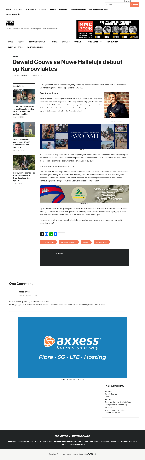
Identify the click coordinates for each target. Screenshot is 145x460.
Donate (53, 10)
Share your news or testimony (116, 405)
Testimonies (112, 41)
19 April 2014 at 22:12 (28, 296)
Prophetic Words (37, 41)
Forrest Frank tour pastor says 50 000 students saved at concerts (21, 143)
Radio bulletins (15, 47)
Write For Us (31, 10)
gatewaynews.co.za (72, 435)
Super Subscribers (78, 10)
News (20, 41)
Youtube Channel (35, 47)
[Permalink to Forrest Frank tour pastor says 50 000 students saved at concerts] (24, 130)
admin (24, 75)
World (65, 41)
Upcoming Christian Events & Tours (118, 402)
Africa (54, 41)
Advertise (18, 10)
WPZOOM (92, 454)
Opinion (77, 41)
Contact (42, 10)
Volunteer (108, 407)
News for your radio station (115, 410)
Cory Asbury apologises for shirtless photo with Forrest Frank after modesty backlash (23, 110)
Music (16, 56)
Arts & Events (94, 41)
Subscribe (63, 10)
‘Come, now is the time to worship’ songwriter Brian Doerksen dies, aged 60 (24, 177)
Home (10, 41)
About (8, 10)
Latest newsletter (13, 14)
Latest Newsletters (112, 413)
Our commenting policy (98, 10)
